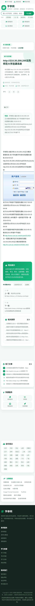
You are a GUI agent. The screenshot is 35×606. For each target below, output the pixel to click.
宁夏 (28, 465)
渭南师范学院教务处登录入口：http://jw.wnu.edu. (18, 340)
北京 (5, 448)
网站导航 (3, 562)
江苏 (29, 451)
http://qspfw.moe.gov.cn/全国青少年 (17, 371)
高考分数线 (4, 535)
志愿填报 (8, 17)
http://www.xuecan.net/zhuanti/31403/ (18, 235)
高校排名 (18, 1)
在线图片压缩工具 (16, 482)
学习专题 (9, 1)
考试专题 (13, 48)
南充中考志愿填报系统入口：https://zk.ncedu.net (18, 330)
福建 (16, 455)
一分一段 (15, 17)
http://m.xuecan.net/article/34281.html (16, 245)
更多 (28, 319)
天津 (11, 448)
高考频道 (3, 531)
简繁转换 (6, 482)
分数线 (25, 399)
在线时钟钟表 (22, 498)
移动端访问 (4, 584)
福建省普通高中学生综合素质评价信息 (17, 377)
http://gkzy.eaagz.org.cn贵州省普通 (17, 380)
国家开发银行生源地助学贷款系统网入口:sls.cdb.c (18, 327)
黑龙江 (17, 451)
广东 (22, 458)
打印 (6, 107)
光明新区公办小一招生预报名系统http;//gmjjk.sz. (18, 323)
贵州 (22, 462)
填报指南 (26, 26)
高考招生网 (27, 482)
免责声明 (3, 580)
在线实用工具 (7, 485)
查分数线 (10, 26)
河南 (5, 458)
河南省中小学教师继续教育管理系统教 (17, 384)
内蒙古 (29, 448)
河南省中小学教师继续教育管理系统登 (17, 374)
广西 (28, 458)
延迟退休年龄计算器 (9, 498)
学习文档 (30, 17)
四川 (16, 462)
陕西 (11, 465)
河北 (16, 448)
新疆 (5, 469)
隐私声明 (3, 577)
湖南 (16, 458)
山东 (28, 455)
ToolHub (23, 492)
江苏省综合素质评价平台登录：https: (17, 368)
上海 (23, 451)
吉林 (11, 451)
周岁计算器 (17, 495)
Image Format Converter (11, 492)
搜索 (29, 13)
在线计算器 (6, 488)
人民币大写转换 (18, 485)
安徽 (11, 455)
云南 (28, 462)
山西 (22, 448)
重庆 (11, 462)
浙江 (5, 455)
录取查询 (26, 21)
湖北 (11, 458)
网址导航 (27, 1)
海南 (5, 462)
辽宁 (5, 451)
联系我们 (3, 574)
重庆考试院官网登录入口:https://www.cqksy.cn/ (18, 336)
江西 (22, 455)
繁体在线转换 (7, 495)
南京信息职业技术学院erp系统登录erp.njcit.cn (18, 333)
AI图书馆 (15, 488)
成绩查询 (9, 21)
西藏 (5, 465)
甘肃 (16, 465)
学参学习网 (6, 48)
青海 (22, 465)
